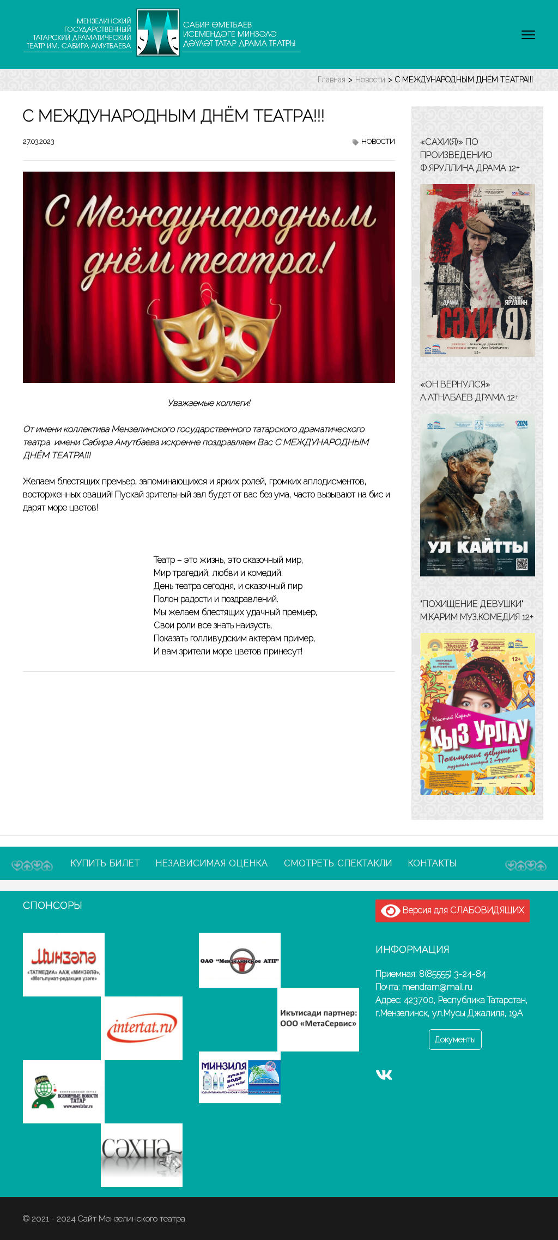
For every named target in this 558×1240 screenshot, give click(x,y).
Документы (455, 1039)
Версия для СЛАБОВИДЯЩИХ (462, 910)
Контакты (432, 863)
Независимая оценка (212, 863)
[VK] (384, 1077)
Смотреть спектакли (338, 863)
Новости (378, 141)
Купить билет (105, 863)
